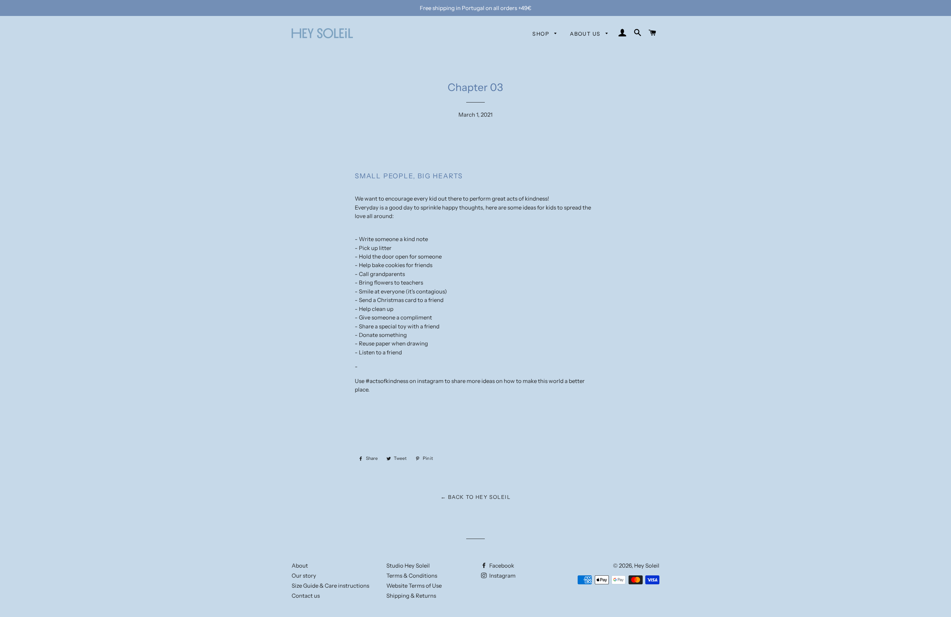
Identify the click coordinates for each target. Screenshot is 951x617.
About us (586, 33)
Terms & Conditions (411, 575)
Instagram (502, 575)
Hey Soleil (646, 565)
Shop (541, 33)
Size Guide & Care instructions (330, 585)
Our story (304, 575)
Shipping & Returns (411, 595)
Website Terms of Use (414, 585)
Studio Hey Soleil (408, 565)
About (300, 565)
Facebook (501, 565)
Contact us (306, 595)
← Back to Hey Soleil (475, 497)
